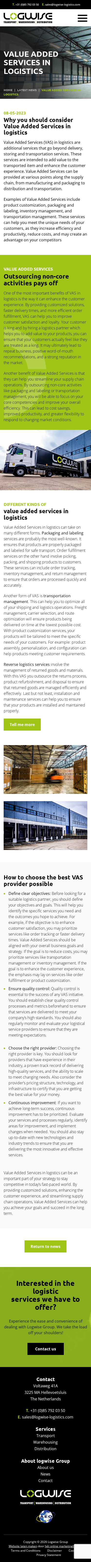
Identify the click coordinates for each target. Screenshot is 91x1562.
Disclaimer (54, 1550)
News (45, 1474)
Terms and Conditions (26, 1550)
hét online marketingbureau (64, 1546)
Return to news (45, 1246)
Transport (45, 1435)
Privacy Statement (48, 1555)
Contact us (45, 1349)
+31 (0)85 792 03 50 (27, 4)
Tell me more (22, 724)
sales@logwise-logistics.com (62, 4)
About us (45, 1467)
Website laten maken (23, 1546)
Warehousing (45, 1442)
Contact (45, 1480)
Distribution (45, 1448)
